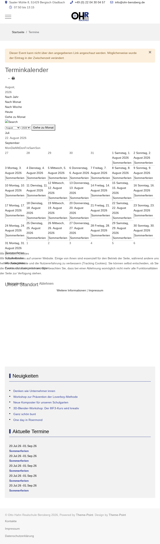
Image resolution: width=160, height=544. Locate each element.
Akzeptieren (16, 283)
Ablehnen (46, 283)
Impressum (96, 290)
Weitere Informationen (71, 290)
